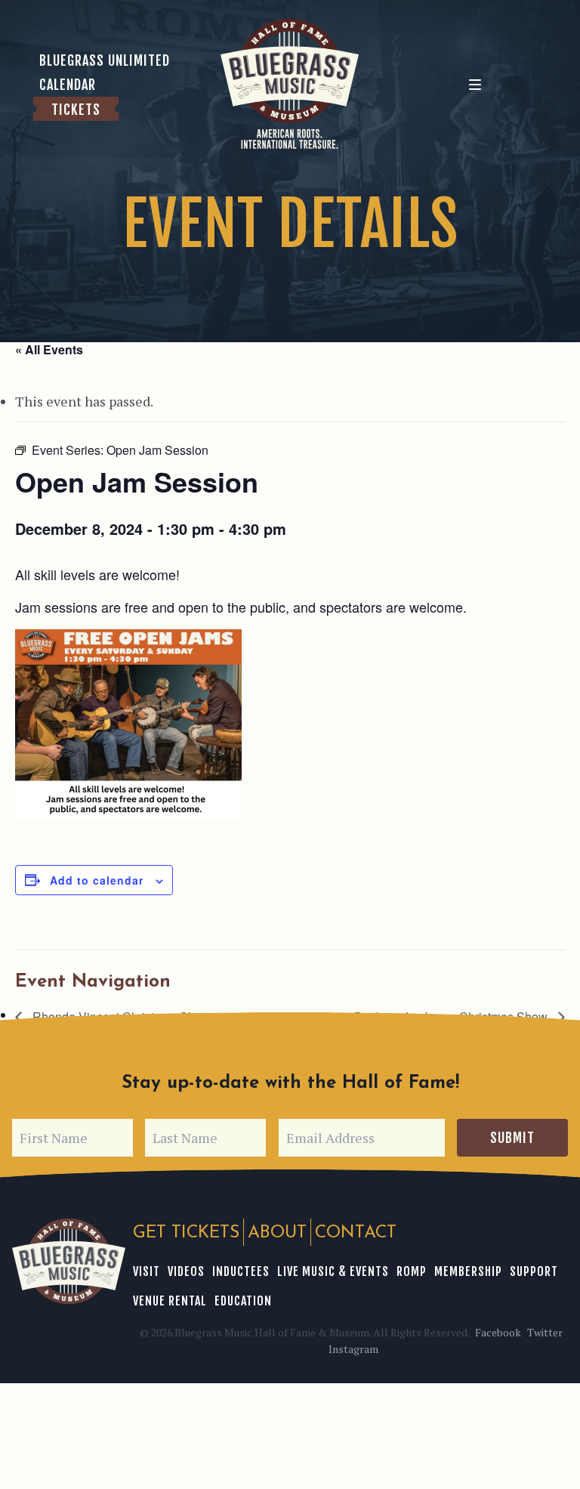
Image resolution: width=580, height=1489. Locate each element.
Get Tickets (186, 1233)
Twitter (545, 1332)
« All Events (49, 349)
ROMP (411, 1271)
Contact (355, 1233)
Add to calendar (96, 880)
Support (534, 1271)
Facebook (498, 1332)
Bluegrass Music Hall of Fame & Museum (68, 1261)
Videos (186, 1271)
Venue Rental (170, 1300)
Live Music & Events (333, 1271)
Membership (468, 1271)
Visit (146, 1271)
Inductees (241, 1271)
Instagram (353, 1349)
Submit (512, 1137)
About (277, 1233)
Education (243, 1300)
